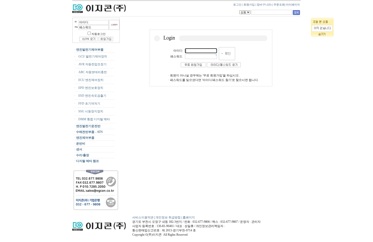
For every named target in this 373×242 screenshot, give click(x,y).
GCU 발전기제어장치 (91, 56)
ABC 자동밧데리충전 (91, 72)
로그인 (237, 4)
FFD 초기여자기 (88, 103)
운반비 (80, 143)
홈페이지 (189, 217)
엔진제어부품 (85, 137)
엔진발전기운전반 (88, 126)
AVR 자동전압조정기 (91, 64)
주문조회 (279, 4)
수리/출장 (82, 155)
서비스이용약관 (143, 217)
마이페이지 (293, 4)
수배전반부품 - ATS (89, 132)
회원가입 (249, 4)
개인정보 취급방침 (168, 217)
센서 (79, 149)
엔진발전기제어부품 (90, 49)
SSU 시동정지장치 (89, 111)
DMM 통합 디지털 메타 (93, 119)
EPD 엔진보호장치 (89, 88)
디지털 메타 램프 (87, 161)
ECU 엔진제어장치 (90, 80)
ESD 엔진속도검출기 (91, 95)
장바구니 (264, 4)
